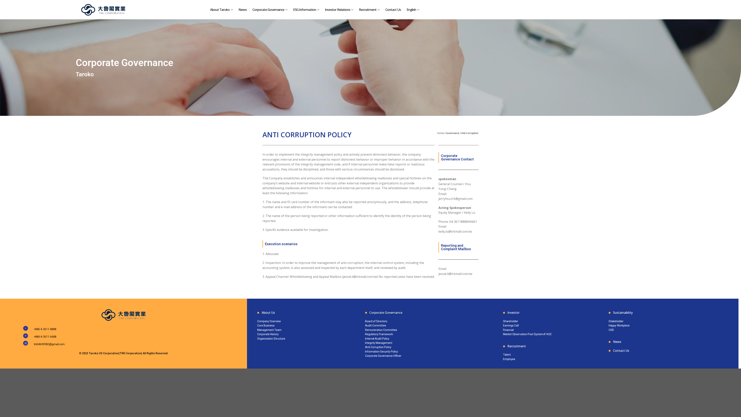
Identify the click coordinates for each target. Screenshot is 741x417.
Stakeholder (616, 321)
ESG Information (304, 9)
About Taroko (220, 9)
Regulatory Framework (379, 334)
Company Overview (269, 321)
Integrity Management (378, 342)
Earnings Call (511, 325)
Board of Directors (376, 321)
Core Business (266, 325)
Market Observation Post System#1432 (527, 334)
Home (440, 133)
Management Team (269, 329)
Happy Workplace (619, 325)
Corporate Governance (268, 9)
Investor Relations (337, 9)
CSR (611, 329)
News (243, 9)
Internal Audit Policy (377, 338)
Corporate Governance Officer (383, 355)
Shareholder (510, 321)
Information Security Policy (381, 351)
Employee (509, 359)
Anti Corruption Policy (378, 347)
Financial (508, 329)
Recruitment (367, 9)
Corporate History (268, 334)
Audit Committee (375, 325)
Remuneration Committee (381, 329)
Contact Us (393, 9)
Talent (507, 354)
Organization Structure (271, 338)
